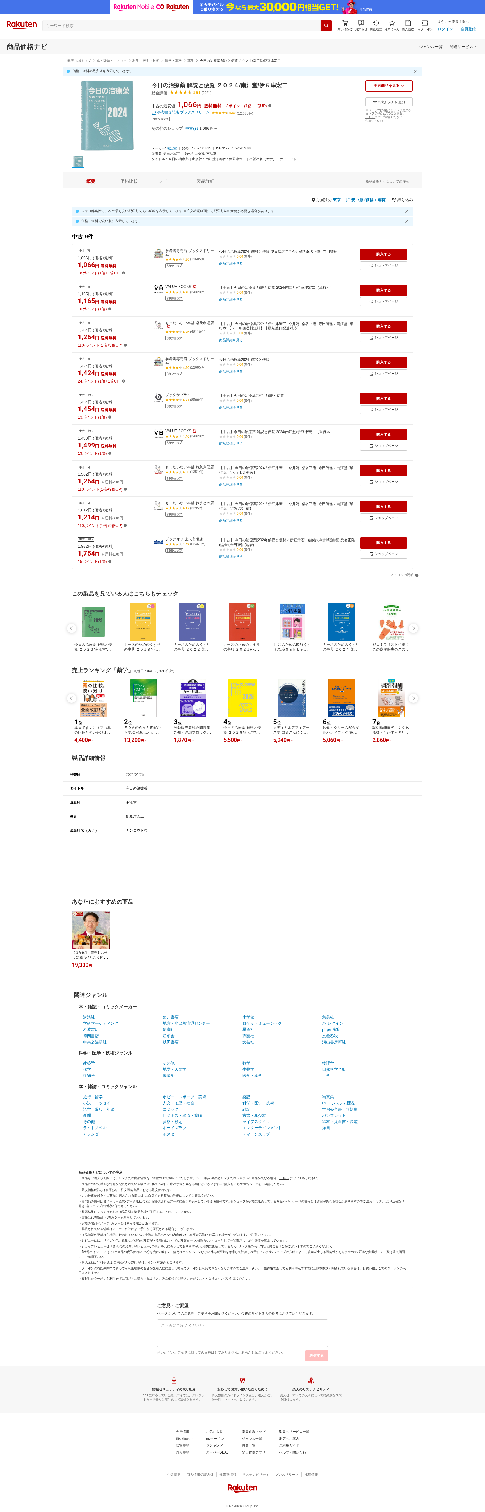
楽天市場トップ (79, 61)
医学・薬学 (173, 61)
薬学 (190, 61)
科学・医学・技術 (145, 61)
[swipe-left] (71, 628)
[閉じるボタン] (416, 71)
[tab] (91, 181)
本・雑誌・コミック (112, 61)
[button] (361, 25)
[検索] (326, 25)
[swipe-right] (413, 628)
